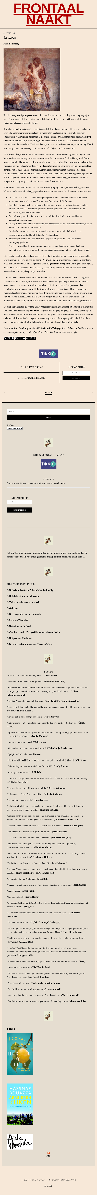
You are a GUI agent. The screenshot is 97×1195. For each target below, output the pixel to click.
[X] (9, 338)
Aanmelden (76, 378)
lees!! (40, 267)
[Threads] (27, 338)
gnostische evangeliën (60, 263)
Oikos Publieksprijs (52, 328)
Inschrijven (19, 510)
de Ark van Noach (49, 259)
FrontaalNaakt (48, 14)
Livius (46, 332)
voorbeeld (35, 310)
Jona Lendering (20, 328)
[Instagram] (20, 338)
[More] (34, 338)
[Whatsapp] (31, 338)
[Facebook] (16, 338)
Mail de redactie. (36, 377)
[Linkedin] (23, 338)
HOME (48, 392)
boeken (73, 328)
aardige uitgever (24, 115)
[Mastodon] (12, 338)
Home (48, 1185)
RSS (48, 1155)
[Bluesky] (5, 338)
